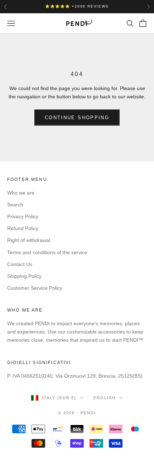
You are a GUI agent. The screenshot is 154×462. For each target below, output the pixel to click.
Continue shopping (77, 117)
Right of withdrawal (28, 240)
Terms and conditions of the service (47, 252)
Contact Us (19, 264)
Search (15, 204)
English (104, 398)
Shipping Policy (24, 276)
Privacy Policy (22, 216)
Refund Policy (22, 228)
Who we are (20, 193)
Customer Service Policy (34, 288)
